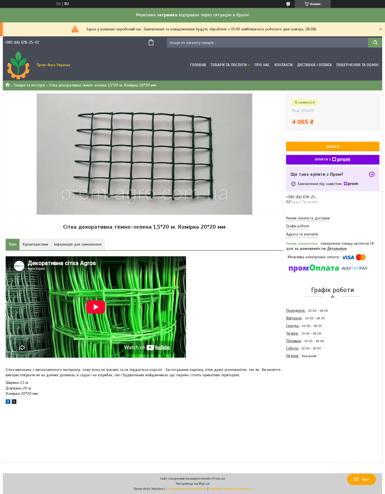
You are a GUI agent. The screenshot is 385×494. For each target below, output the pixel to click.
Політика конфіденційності (230, 489)
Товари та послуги (29, 85)
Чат (365, 479)
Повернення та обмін (357, 65)
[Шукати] (375, 43)
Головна (198, 65)
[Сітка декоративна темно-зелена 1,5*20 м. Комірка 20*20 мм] (306, 390)
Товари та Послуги (229, 65)
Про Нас (262, 65)
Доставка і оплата (314, 65)
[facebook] (8, 402)
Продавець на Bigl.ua (192, 484)
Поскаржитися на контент (186, 489)
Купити (332, 147)
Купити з (323, 159)
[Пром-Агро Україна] (18, 65)
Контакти (283, 65)
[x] (14, 402)
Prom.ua (219, 478)
